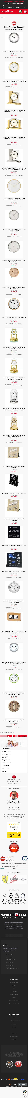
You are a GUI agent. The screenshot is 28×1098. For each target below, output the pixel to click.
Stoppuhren (5, 760)
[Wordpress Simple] (7, 935)
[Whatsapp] (18, 935)
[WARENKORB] (17, 6)
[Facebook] (9, 935)
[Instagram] (12, 935)
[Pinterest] (15, 935)
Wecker (4, 771)
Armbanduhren (6, 754)
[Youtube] (21, 935)
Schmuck (5, 757)
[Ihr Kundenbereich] (24, 5)
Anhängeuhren (6, 751)
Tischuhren (5, 766)
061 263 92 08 (15, 808)
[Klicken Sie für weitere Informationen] (14, 862)
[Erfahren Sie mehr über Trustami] (2, 868)
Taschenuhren (6, 763)
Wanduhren (5, 768)
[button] (10, 6)
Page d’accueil (6, 748)
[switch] (25, 1096)
